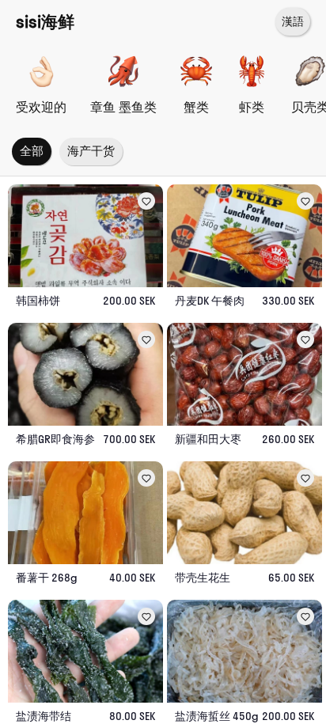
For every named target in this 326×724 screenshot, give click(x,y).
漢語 (293, 21)
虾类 (251, 107)
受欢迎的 (41, 107)
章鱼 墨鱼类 (123, 107)
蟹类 (196, 107)
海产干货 (91, 150)
